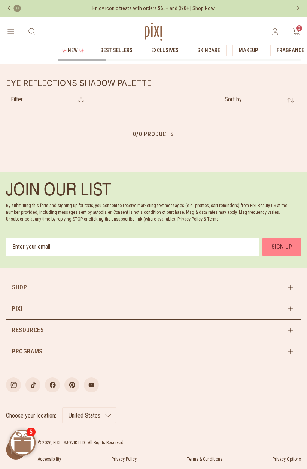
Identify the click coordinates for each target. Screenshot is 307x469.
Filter (17, 99)
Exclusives (165, 50)
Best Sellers (116, 50)
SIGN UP (281, 246)
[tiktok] (32, 384)
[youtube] (91, 384)
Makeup (248, 50)
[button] (153, 287)
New (73, 50)
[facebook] (52, 384)
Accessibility (49, 459)
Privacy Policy (124, 459)
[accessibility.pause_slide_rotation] (17, 8)
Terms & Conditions (204, 459)
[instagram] (13, 384)
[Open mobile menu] (10, 31)
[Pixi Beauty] (153, 32)
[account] (275, 31)
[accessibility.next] (298, 8)
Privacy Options (287, 459)
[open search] (32, 31)
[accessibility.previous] (9, 8)
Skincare (208, 50)
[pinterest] (71, 384)
